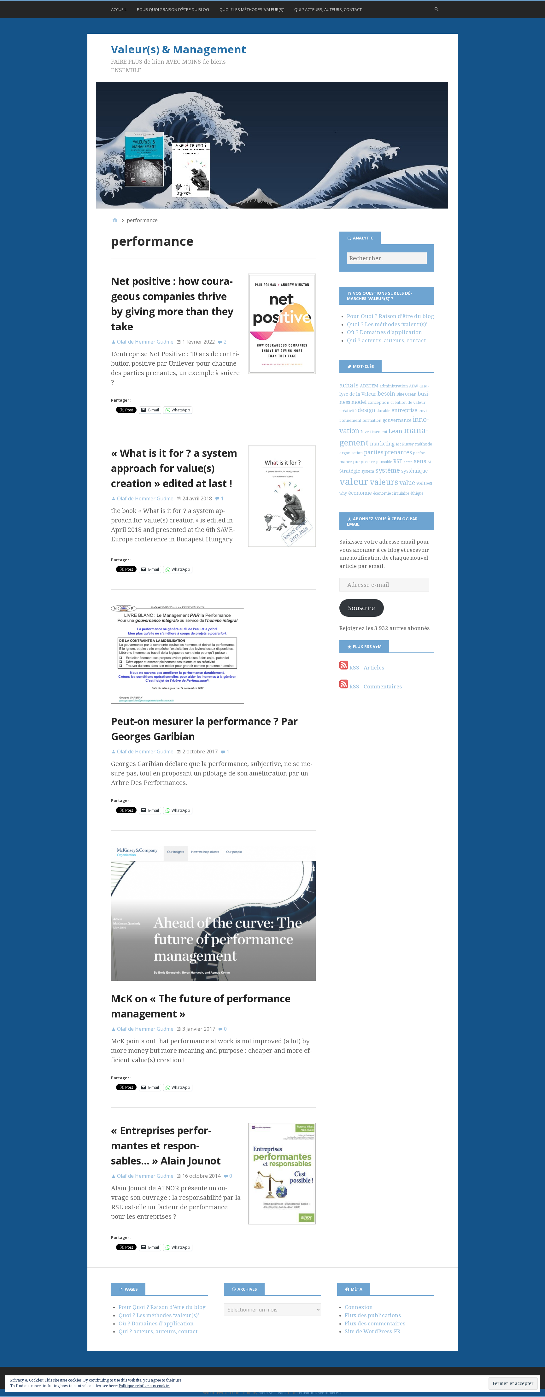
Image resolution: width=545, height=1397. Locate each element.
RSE (397, 461)
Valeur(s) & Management (178, 49)
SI (429, 462)
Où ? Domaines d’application (384, 332)
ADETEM (369, 385)
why (343, 493)
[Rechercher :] (386, 258)
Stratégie (349, 471)
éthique (416, 493)
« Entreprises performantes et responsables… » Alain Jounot (166, 1145)
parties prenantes (388, 452)
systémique (414, 471)
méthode (423, 444)
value (407, 482)
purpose (361, 461)
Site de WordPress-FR (373, 1331)
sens (420, 461)
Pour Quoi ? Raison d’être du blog (173, 9)
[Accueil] (115, 220)
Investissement (373, 432)
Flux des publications (373, 1315)
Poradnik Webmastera (321, 1392)
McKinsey (405, 444)
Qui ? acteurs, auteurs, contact (328, 9)
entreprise (404, 410)
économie (360, 493)
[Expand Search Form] (436, 8)
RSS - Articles (366, 667)
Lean (395, 431)
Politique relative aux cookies (144, 1386)
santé (408, 462)
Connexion (359, 1307)
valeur (353, 481)
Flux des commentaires (375, 1323)
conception (378, 402)
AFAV (413, 386)
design (366, 410)
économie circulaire (391, 493)
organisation (351, 453)
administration (393, 386)
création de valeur (408, 402)
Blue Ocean (406, 394)
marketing (382, 444)
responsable (381, 462)
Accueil (118, 9)
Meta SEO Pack (272, 1392)
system (367, 471)
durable (383, 411)
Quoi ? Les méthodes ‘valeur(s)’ (252, 9)
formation (371, 420)
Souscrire (361, 608)
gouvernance (397, 420)
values (424, 483)
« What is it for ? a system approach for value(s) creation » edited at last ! (174, 468)
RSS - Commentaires (375, 686)
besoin (386, 394)
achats (349, 385)
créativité (347, 411)
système (387, 470)
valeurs (384, 482)
